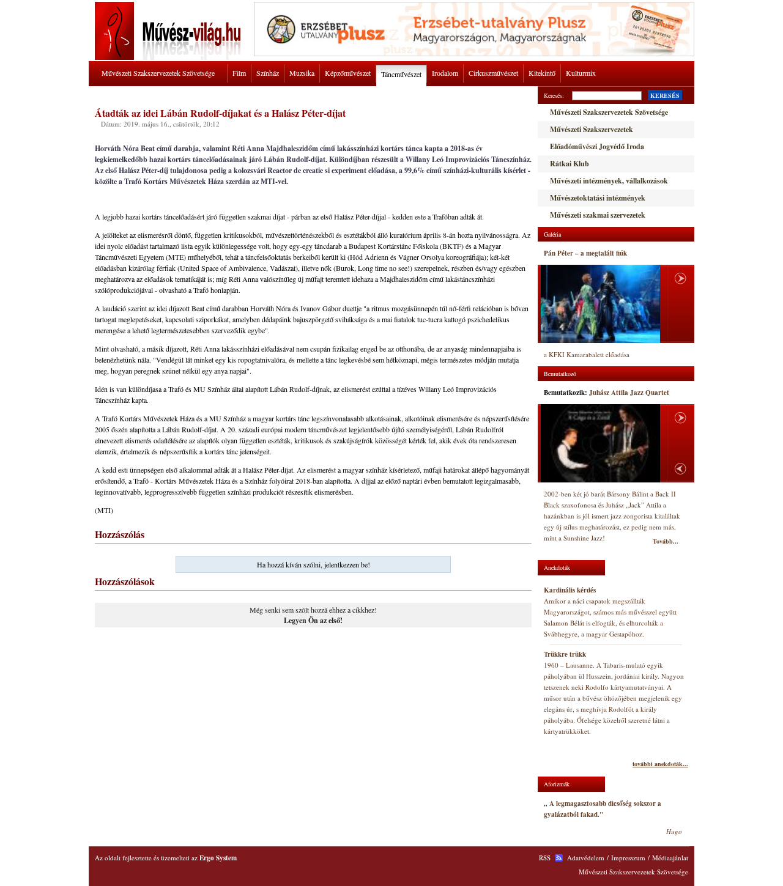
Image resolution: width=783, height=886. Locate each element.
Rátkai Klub (569, 163)
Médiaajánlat (670, 857)
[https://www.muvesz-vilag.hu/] (170, 57)
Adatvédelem (585, 857)
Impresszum (628, 857)
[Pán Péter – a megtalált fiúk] (600, 304)
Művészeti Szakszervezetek (591, 129)
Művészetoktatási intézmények (597, 198)
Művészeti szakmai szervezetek (597, 215)
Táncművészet (401, 74)
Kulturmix (581, 73)
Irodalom (445, 73)
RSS (545, 857)
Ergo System (218, 858)
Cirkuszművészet (493, 73)
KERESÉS (665, 95)
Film (239, 73)
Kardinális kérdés (570, 590)
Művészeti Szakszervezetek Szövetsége (158, 73)
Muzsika (301, 73)
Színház (267, 73)
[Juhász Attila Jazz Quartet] (600, 443)
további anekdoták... (660, 763)
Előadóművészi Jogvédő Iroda (597, 146)
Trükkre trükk (565, 654)
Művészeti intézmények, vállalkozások (609, 180)
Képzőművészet (348, 73)
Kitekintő (542, 73)
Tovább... (665, 541)
